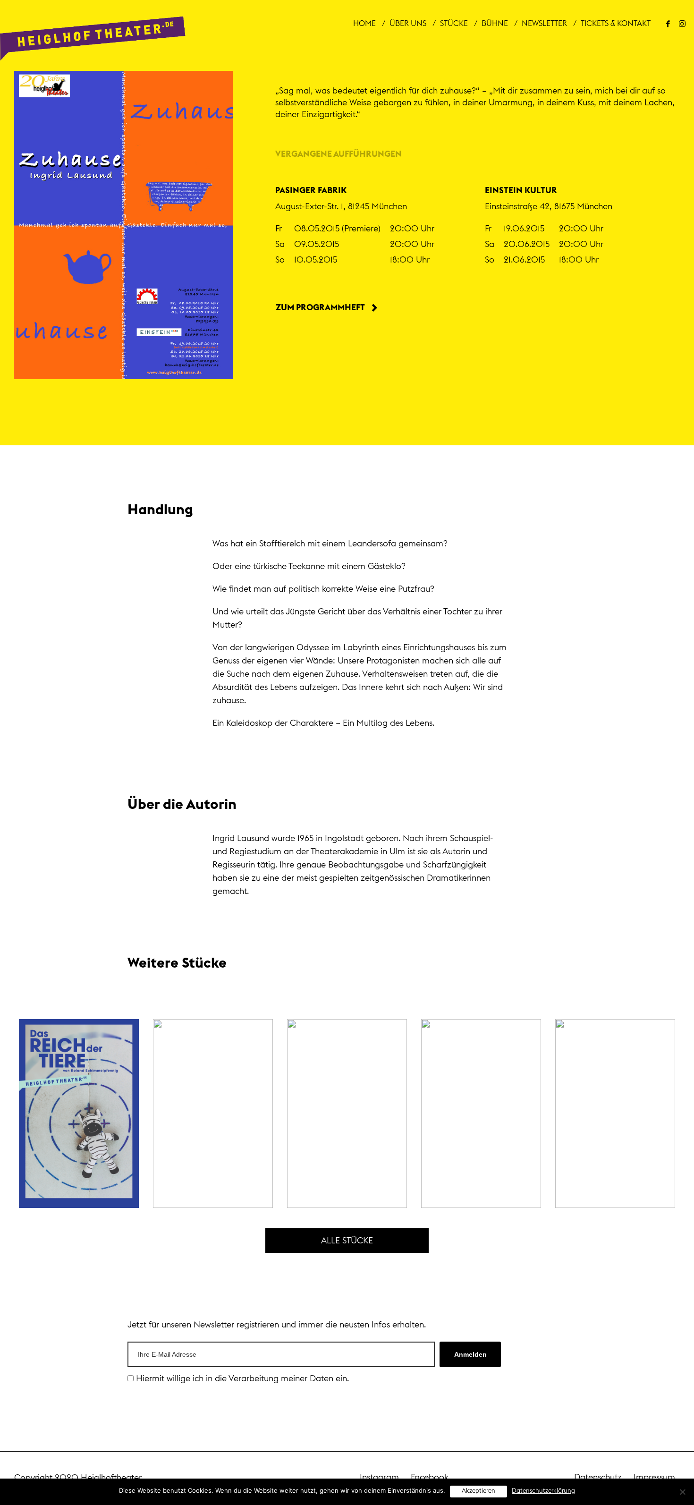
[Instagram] (682, 24)
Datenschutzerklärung (543, 1491)
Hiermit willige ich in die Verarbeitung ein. (241, 1378)
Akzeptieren (478, 1491)
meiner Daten (307, 1378)
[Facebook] (668, 24)
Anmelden (470, 1354)
